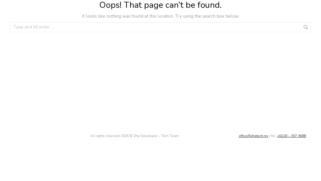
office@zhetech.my (253, 135)
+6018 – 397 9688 (291, 135)
